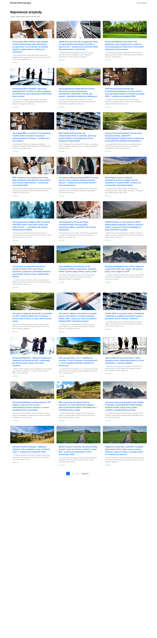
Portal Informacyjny (20, 3)
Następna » (85, 473)
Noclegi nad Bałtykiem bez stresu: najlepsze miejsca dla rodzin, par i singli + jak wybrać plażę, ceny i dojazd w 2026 (124, 269)
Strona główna (142, 3)
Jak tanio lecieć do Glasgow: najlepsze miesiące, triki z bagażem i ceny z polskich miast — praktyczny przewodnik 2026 (31, 449)
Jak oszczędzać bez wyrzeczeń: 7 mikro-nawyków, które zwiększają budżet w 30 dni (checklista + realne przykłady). (124, 360)
